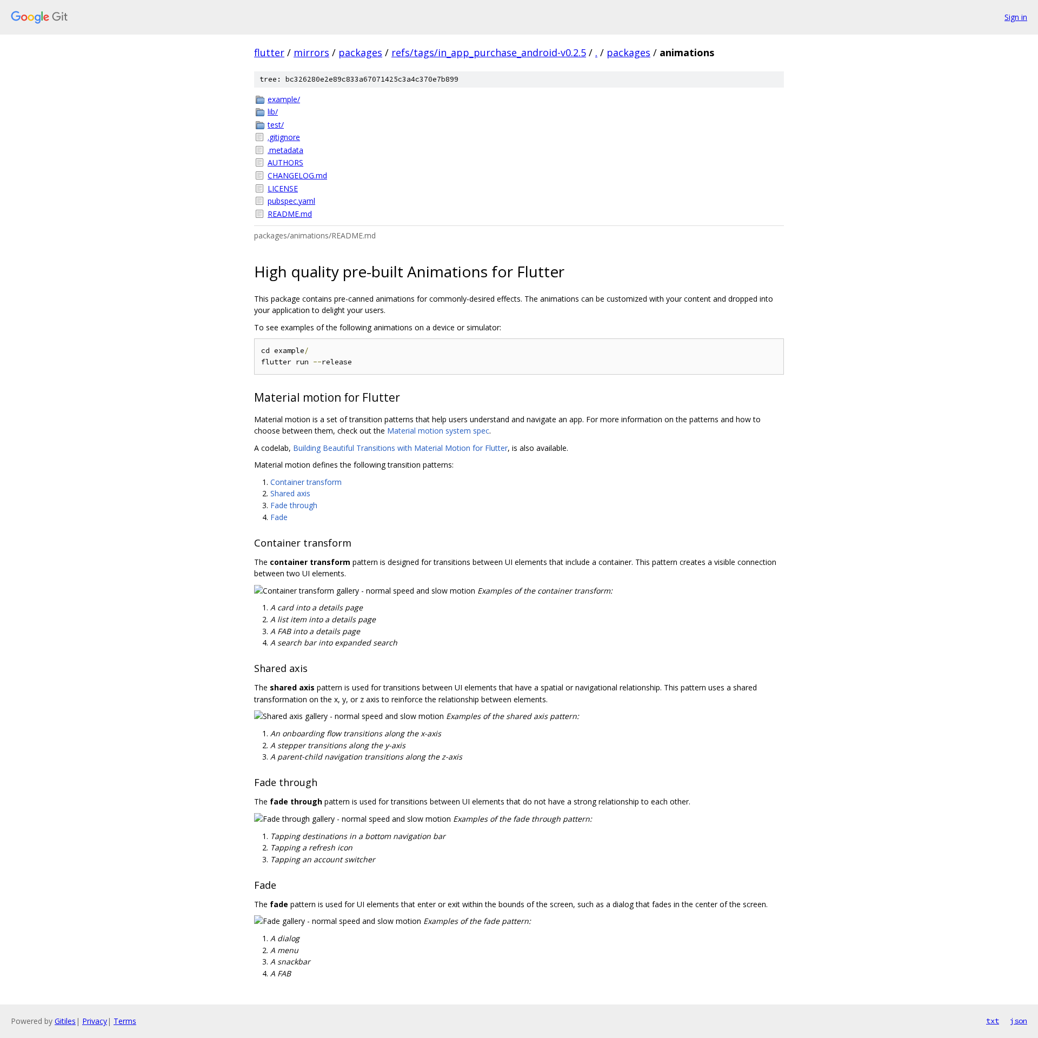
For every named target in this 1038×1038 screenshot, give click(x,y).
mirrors (311, 52)
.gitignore (284, 137)
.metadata (285, 150)
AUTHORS (285, 162)
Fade (279, 517)
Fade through (293, 505)
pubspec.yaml (291, 201)
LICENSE (283, 188)
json (1018, 1021)
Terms (125, 1021)
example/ (284, 99)
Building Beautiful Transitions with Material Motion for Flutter (400, 448)
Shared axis (290, 493)
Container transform (306, 482)
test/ (276, 124)
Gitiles (65, 1021)
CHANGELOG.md (297, 175)
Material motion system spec (438, 430)
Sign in (1015, 17)
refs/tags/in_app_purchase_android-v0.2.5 (488, 52)
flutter (269, 52)
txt (992, 1021)
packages (360, 52)
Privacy (94, 1021)
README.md (290, 214)
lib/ (273, 112)
